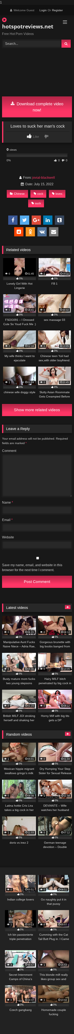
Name (7, 502)
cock (40, 193)
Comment (9, 450)
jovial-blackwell (43, 177)
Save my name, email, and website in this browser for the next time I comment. (32, 567)
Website (8, 537)
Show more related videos (37, 410)
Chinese (19, 193)
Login (43, 10)
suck (38, 203)
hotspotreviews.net (26, 26)
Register (57, 10)
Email (7, 520)
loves (59, 193)
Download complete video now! (39, 107)
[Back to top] (61, 1022)
